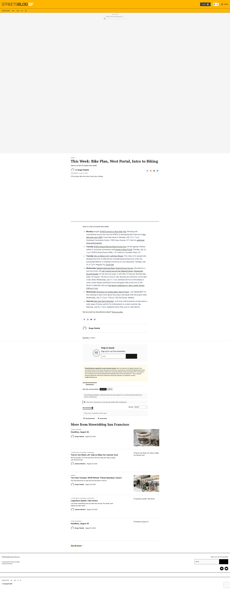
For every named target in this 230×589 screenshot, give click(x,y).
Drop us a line (117, 312)
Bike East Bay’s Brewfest (104, 301)
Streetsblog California (79, 452)
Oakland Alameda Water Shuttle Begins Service (114, 268)
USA (18, 10)
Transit (73, 475)
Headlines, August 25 (80, 523)
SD (26, 10)
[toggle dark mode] (216, 4)
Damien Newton (80, 464)
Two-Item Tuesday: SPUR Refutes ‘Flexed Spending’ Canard (96, 478)
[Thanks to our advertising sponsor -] (115, 85)
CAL (13, 10)
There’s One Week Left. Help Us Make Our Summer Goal (94, 455)
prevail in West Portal (123, 249)
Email (103, 356)
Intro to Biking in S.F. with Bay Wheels (108, 256)
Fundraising (90, 452)
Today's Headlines (76, 429)
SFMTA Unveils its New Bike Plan (113, 232)
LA (22, 10)
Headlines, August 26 (80, 432)
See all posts (76, 545)
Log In (204, 4)
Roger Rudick (83, 170)
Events (73, 157)
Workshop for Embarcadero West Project (112, 292)
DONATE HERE (6, 10)
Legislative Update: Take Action (84, 501)
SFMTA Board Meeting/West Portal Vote (110, 247)
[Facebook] (222, 568)
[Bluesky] (226, 568)
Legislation (90, 498)
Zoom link (110, 265)
